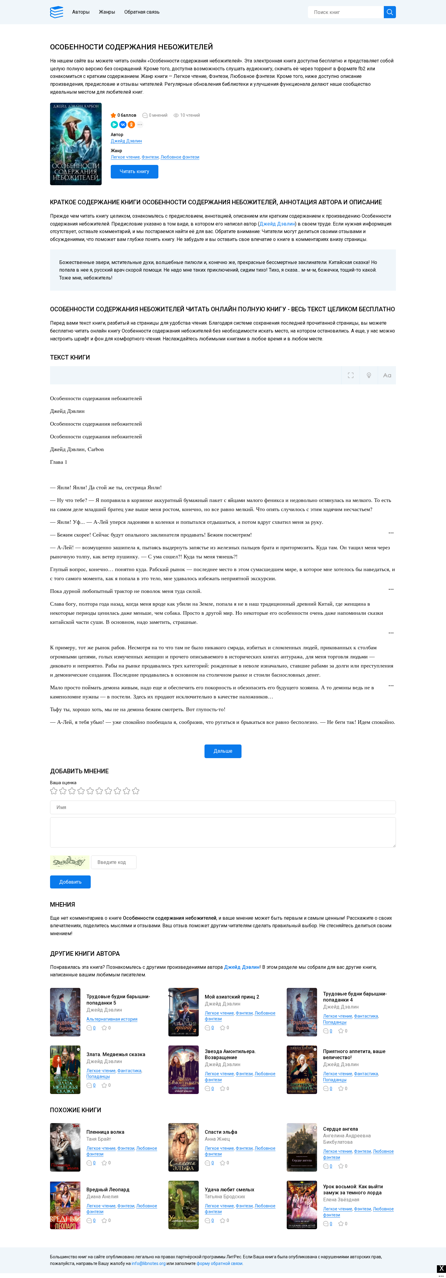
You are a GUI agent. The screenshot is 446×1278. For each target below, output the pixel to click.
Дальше (223, 751)
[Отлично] (127, 791)
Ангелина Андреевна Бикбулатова (347, 1139)
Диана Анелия (102, 1196)
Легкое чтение (125, 157)
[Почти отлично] (118, 791)
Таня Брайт (98, 1139)
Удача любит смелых (229, 1190)
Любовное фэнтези (179, 157)
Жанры (107, 12)
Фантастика (366, 1016)
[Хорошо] (91, 791)
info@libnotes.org (149, 1263)
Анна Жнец (217, 1139)
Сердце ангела (340, 1129)
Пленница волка (105, 1132)
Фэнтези (150, 157)
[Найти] (390, 12)
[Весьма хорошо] (100, 791)
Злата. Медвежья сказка (115, 1054)
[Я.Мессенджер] (114, 124)
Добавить (70, 882)
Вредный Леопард (108, 1190)
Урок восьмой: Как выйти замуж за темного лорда (353, 1190)
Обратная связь (142, 12)
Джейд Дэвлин (126, 141)
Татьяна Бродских (225, 1196)
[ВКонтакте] (123, 124)
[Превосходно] (136, 791)
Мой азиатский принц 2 (232, 997)
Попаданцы (334, 1022)
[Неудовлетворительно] (54, 791)
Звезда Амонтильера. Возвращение (230, 1055)
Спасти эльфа (221, 1132)
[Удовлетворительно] (72, 791)
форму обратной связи (219, 1263)
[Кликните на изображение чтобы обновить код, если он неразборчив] (70, 862)
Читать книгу (134, 171)
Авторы (81, 12)
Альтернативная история (111, 1019)
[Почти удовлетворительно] (63, 791)
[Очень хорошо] (109, 791)
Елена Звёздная (341, 1200)
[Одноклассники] (131, 124)
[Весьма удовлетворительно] (81, 791)
